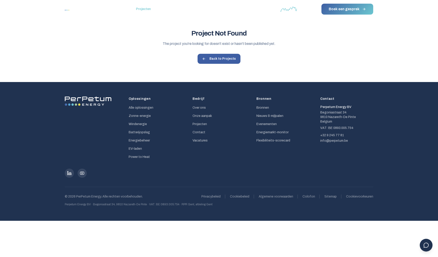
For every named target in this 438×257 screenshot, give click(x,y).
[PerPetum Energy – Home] (71, 9)
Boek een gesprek (344, 9)
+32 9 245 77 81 (332, 135)
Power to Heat (139, 157)
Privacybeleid (211, 196)
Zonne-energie (140, 116)
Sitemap (330, 196)
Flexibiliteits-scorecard (273, 140)
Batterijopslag (139, 132)
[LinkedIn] (69, 173)
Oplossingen (87, 9)
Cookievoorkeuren (359, 196)
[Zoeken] (254, 9)
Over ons (220, 9)
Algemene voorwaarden (276, 196)
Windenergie (138, 124)
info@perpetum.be (334, 140)
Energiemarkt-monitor (272, 132)
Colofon (308, 196)
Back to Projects (222, 58)
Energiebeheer (139, 140)
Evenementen (168, 9)
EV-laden (135, 148)
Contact (244, 9)
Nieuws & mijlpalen (269, 116)
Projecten (143, 9)
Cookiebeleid (239, 196)
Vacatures (200, 140)
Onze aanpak (118, 9)
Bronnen (196, 9)
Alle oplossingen (141, 107)
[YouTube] (82, 173)
